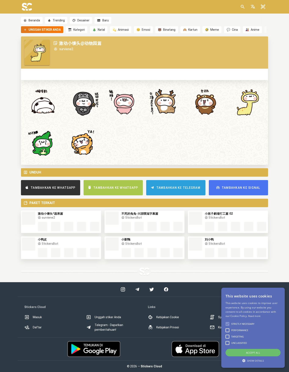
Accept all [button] (253, 352)
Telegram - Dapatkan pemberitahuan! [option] (109, 327)
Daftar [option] (37, 327)
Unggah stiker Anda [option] (108, 317)
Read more (254, 316)
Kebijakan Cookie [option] (167, 317)
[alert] (253, 328)
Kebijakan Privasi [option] (167, 327)
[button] (253, 7)
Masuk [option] (37, 317)
